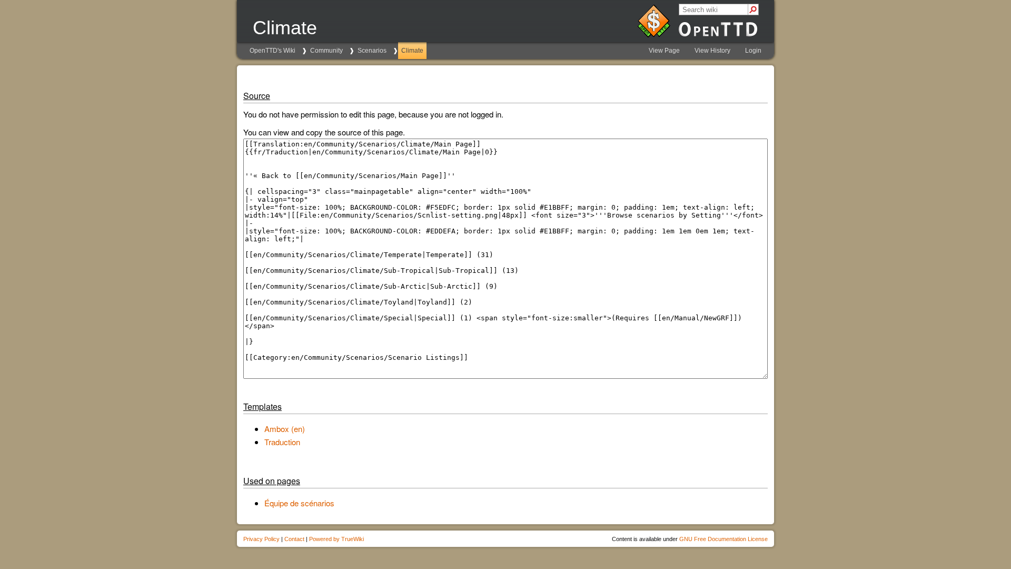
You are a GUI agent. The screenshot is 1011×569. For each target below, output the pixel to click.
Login (753, 50)
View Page (664, 50)
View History (712, 50)
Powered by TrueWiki (336, 539)
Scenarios (372, 50)
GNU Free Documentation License (723, 539)
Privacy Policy (261, 539)
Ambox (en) (284, 428)
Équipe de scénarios (299, 502)
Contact (294, 539)
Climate (412, 50)
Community (326, 50)
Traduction (282, 441)
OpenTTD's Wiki (272, 50)
